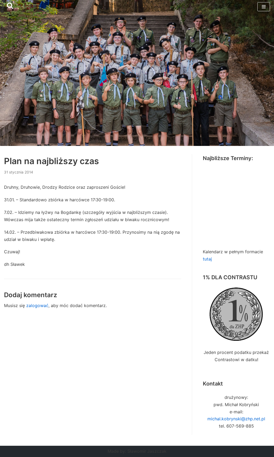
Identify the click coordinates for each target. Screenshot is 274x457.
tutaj (207, 259)
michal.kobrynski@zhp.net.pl (236, 418)
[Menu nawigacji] (263, 6)
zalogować (37, 305)
